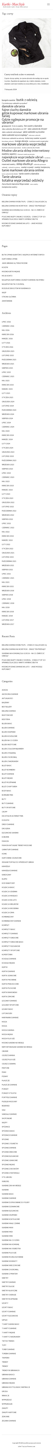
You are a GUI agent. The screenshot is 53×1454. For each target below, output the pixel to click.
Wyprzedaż (7, 1400)
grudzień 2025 (8, 351)
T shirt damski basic (10, 1324)
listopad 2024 (8, 406)
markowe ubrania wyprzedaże (11, 147)
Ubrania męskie (8, 1383)
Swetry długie (8, 1286)
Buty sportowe (8, 808)
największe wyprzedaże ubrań (22, 157)
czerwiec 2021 (8, 578)
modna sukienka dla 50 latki (31, 147)
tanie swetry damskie (29, 173)
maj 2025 (5, 381)
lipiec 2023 (6, 473)
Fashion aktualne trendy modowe (17, 845)
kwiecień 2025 (8, 385)
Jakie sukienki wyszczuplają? (15, 135)
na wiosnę (47, 157)
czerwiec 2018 (8, 603)
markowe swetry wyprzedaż (38, 141)
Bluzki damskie (8, 728)
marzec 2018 (7, 616)
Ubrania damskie (9, 1379)
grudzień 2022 (8, 502)
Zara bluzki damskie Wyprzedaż (15, 184)
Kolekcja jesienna (9, 892)
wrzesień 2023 (8, 465)
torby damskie (8, 1349)
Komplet (5, 925)
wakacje (5, 1396)
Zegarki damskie (9, 1421)
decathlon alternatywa (12, 816)
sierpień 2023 (7, 469)
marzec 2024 (7, 439)
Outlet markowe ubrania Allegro (25, 160)
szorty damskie (9, 1312)
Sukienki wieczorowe (11, 1265)
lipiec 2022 (6, 523)
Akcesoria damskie (10, 694)
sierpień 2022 (7, 519)
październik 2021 (9, 561)
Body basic (6, 791)
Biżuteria (6, 719)
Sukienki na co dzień (10, 1240)
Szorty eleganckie (10, 1316)
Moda (4, 1022)
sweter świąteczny (42, 167)
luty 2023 (6, 494)
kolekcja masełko (10, 896)
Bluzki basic (7, 724)
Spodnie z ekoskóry (10, 1169)
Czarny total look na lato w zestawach (19, 74)
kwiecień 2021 (8, 586)
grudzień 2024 (8, 402)
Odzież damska (8, 1055)
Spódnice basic (8, 1131)
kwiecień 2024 (8, 435)
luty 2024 (6, 444)
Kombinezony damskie (11, 921)
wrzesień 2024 (8, 414)
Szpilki (4, 1320)
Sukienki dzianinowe (10, 1207)
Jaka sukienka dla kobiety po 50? (14, 129)
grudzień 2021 (8, 553)
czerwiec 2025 (8, 376)
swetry (5, 1278)
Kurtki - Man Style (13, 4)
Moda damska (8, 1030)
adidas (5, 690)
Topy (4, 1345)
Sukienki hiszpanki (9, 1215)
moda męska (7, 1034)
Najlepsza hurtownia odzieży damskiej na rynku (23, 280)
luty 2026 (6, 343)
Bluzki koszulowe (9, 736)
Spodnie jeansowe (10, 1160)
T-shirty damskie (9, 1328)
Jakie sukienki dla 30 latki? (37, 129)
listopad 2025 (8, 355)
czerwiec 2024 (8, 427)
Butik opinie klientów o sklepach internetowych (23, 255)
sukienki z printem (10, 1274)
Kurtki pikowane (9, 980)
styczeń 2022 (7, 549)
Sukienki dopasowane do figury (15, 1202)
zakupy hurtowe (9, 1412)
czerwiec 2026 (8, 326)
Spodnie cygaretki (10, 1144)
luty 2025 (6, 393)
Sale (3, 1110)
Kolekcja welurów (10, 904)
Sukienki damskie (9, 1198)
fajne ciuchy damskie (16, 109)
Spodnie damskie (9, 1148)
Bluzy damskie (8, 774)
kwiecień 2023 (8, 486)
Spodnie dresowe (9, 1152)
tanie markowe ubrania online (23, 170)
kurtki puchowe (9, 988)
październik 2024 (9, 410)
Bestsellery (7, 707)
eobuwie (5, 837)
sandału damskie (9, 1114)
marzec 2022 (7, 540)
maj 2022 (5, 532)
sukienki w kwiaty (9, 1261)
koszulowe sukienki (8, 141)
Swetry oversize (9, 1295)
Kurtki (5, 967)
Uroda (5, 1391)
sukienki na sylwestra (11, 1249)
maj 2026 (5, 330)
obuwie (5, 1051)
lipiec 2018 (6, 599)
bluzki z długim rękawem (13, 749)
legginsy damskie (9, 1001)
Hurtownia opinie (9, 259)
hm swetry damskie (33, 126)
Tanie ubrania (11, 176)
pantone (5, 1068)
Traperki (5, 1358)
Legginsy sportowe (10, 1005)
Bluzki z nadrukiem (10, 761)
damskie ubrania (13, 106)
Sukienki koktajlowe (11, 1219)
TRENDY (5, 1362)
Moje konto (7, 276)
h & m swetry (17, 126)
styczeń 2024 (7, 448)
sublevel (5, 1181)
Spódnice (6, 1127)
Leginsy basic (7, 1009)
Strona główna (9, 297)
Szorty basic (7, 1307)
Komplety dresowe (10, 938)
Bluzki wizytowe (9, 745)
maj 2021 (5, 582)
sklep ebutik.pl (24, 164)
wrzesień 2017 (8, 624)
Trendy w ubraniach (10, 1370)
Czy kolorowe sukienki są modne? (14, 103)
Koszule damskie (9, 959)
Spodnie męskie (8, 1165)
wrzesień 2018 (8, 591)
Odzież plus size (8, 1060)
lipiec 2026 (6, 322)
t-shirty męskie (8, 1333)
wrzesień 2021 (8, 565)
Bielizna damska (9, 711)
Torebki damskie (9, 1354)
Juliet (19, 1446)
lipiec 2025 (6, 372)
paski (4, 1072)
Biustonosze (7, 715)
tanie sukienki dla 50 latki (10, 174)
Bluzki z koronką (9, 757)
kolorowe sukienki (34, 135)
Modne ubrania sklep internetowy (26, 150)
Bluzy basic (7, 766)
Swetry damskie (9, 1282)
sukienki (4, 167)
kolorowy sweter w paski (35, 138)
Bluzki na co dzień (10, 740)
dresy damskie (8, 824)
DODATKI (5, 820)
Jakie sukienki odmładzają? (12, 132)
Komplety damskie (10, 934)
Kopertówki (7, 955)
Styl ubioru (7, 1177)
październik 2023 (9, 460)
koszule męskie (8, 963)
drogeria (6, 829)
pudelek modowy (9, 1102)
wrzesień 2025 (8, 364)
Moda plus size (8, 1039)
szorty (5, 1303)
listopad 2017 (8, 620)
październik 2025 (9, 360)
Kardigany (6, 875)
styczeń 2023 (7, 498)
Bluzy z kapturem (9, 787)
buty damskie (7, 803)
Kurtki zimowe (8, 997)
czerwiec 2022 (8, 528)
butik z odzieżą (26, 99)
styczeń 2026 (7, 347)
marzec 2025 (7, 389)
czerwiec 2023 (8, 477)
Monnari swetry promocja (26, 154)
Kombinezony (8, 917)
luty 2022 (6, 544)
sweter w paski (27, 167)
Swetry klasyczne (9, 1291)
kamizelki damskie (9, 871)
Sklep (4, 293)
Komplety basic (8, 929)
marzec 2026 (7, 339)
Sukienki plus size (9, 1253)
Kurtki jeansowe (9, 976)
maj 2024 (5, 431)
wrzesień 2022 (8, 515)
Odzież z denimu (9, 1064)
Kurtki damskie (8, 971)
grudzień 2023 (8, 452)
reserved (6, 1106)
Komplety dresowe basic (12, 942)
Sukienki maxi (7, 1228)
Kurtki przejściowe (10, 984)
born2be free (7, 795)
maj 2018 (5, 607)
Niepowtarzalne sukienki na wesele (17, 1047)
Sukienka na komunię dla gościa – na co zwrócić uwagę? (23, 211)
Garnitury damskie (10, 850)
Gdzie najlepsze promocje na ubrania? (23, 121)
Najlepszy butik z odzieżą (13, 284)
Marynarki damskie (10, 1018)
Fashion (5, 841)
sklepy (4, 1123)
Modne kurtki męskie (11, 272)
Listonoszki (7, 1013)
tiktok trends (8, 1341)
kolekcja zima (8, 913)
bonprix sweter (8, 100)
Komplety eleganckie (11, 946)
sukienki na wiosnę (14, 167)
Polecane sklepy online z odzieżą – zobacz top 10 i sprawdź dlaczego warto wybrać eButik (24, 218)
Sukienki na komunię (10, 1244)
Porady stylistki (9, 1093)
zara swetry (34, 184)
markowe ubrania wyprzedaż (24, 144)
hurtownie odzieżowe (12, 858)
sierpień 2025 (7, 368)
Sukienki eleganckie (10, 1211)
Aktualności (7, 698)
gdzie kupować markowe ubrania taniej (25, 114)
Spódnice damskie (9, 1135)
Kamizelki (6, 866)
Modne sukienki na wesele (13, 1043)
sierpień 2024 (7, 418)
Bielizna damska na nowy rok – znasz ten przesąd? (24, 206)
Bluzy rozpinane (9, 782)
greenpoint (6, 126)
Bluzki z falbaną (9, 753)
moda (4, 1026)
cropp (4, 812)
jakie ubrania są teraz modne (14, 263)
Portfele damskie (9, 1097)
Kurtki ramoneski (9, 992)
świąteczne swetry (9, 187)
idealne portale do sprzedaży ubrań (18, 862)
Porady (5, 1089)
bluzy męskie (7, 778)
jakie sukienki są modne (33, 132)
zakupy (5, 1408)
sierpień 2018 (7, 595)
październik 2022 (9, 511)
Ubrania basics (8, 1375)
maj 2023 (5, 481)
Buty (4, 799)
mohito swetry (9, 154)
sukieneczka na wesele (11, 1186)
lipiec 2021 (6, 574)
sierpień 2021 (7, 570)
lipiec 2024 (6, 423)
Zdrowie (5, 1417)
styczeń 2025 (7, 397)
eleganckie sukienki (10, 833)
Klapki (4, 879)
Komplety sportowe (11, 950)
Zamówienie (7, 301)
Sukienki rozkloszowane (12, 1257)
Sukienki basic (8, 1194)
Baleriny (5, 703)
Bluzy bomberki (8, 770)
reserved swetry (8, 164)
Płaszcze (6, 1081)
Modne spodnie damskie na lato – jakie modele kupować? (22, 224)
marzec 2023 (7, 490)
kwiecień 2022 (8, 536)
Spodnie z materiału (10, 1173)
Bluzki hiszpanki (9, 732)
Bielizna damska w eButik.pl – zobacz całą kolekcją (24, 202)
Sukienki (5, 1190)
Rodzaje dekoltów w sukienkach (16, 288)
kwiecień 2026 (8, 334)
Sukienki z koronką (10, 1270)
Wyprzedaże (7, 1404)
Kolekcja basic (8, 887)
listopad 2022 (8, 507)
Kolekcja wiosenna (10, 908)
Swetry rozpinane (10, 1299)
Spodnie (5, 1139)
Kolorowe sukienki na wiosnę (13, 138)
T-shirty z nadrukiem (11, 1337)
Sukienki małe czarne (11, 1223)
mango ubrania (21, 141)
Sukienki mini (7, 1236)
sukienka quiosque (40, 164)
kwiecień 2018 (8, 612)
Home (4, 854)
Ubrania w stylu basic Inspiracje (16, 1387)
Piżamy (5, 1076)
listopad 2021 (8, 557)
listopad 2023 (8, 456)
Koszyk (5, 267)
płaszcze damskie (9, 1085)
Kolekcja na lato (9, 900)
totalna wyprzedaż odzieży (23, 180)
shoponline (7, 1118)
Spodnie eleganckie (10, 1156)
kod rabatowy (8, 883)
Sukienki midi (7, 1232)
